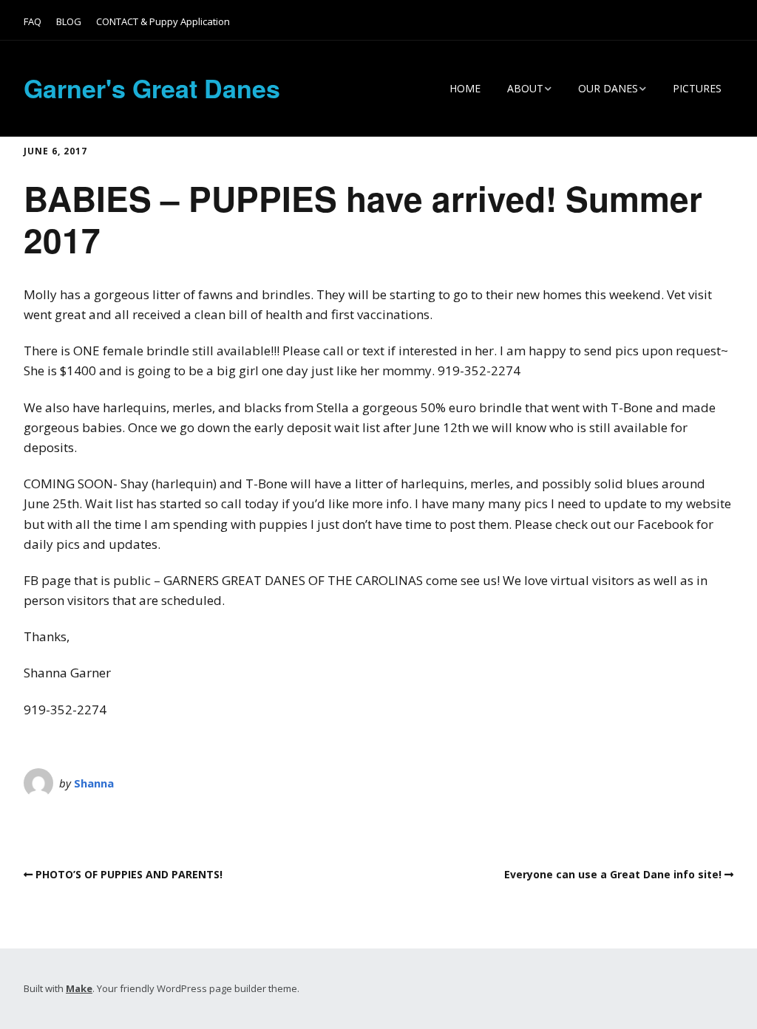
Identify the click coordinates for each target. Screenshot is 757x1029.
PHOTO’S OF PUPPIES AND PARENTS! (129, 874)
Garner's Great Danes (152, 88)
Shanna (94, 783)
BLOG (68, 21)
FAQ (32, 21)
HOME (465, 88)
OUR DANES (608, 88)
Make (79, 988)
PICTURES (697, 88)
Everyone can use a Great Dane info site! (613, 874)
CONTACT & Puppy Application (163, 21)
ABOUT (525, 88)
